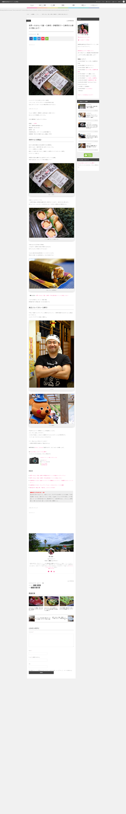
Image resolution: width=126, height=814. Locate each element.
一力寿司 (35, 123)
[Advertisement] (51, 55)
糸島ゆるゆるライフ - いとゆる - (10, 1)
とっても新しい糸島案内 (91, 78)
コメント (39, 583)
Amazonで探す (44, 463)
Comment (31, 632)
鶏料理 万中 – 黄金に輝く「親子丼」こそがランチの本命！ (43, 487)
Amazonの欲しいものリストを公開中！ (38, 451)
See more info (51, 568)
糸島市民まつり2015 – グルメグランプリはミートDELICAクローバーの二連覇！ (47, 485)
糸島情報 (38, 585)
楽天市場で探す (44, 464)
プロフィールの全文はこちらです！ (86, 94)
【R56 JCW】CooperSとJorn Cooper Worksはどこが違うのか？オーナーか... (92, 137)
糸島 (36, 587)
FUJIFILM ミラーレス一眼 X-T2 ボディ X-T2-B (48, 457)
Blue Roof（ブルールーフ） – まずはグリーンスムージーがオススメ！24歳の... (91, 116)
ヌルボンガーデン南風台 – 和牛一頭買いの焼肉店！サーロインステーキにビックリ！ (35, 609)
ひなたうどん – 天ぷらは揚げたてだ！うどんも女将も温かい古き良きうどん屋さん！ (51, 609)
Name (30, 650)
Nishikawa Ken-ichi (33, 34)
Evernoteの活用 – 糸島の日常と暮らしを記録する (91, 107)
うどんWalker (89, 88)
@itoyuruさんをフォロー (84, 37)
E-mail (30, 657)
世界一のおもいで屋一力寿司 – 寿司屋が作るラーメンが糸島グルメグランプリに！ (48, 475)
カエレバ (45, 460)
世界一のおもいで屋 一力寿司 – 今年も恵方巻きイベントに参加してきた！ (52, 295)
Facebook (41, 447)
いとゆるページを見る (84, 40)
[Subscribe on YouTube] (54, 571)
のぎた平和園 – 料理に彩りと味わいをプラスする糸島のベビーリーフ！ (66, 608)
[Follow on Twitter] (48, 571)
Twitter (36, 447)
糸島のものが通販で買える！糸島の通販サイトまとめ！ (91, 146)
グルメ (28, 20)
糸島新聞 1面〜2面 (92, 80)
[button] (124, 2)
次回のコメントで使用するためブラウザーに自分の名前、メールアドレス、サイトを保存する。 (51, 670)
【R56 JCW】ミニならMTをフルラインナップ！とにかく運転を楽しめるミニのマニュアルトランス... (91, 126)
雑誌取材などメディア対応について (85, 50)
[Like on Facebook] (51, 571)
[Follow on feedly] (88, 156)
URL (29, 663)
